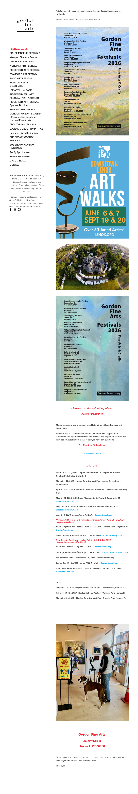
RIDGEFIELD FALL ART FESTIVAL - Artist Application (25, 96)
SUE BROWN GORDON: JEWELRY (22, 138)
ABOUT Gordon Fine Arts (23, 124)
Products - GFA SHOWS (22, 109)
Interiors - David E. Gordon (24, 133)
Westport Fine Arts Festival (24, 57)
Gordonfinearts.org (92, 453)
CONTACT (15, 165)
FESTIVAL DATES (19, 49)
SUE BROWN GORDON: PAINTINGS (22, 146)
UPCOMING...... (18, 160)
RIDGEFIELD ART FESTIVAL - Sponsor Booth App (25, 103)
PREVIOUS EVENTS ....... (22, 156)
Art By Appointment (20, 152)
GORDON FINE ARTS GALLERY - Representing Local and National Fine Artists (26, 117)
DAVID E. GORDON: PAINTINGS (26, 128)
